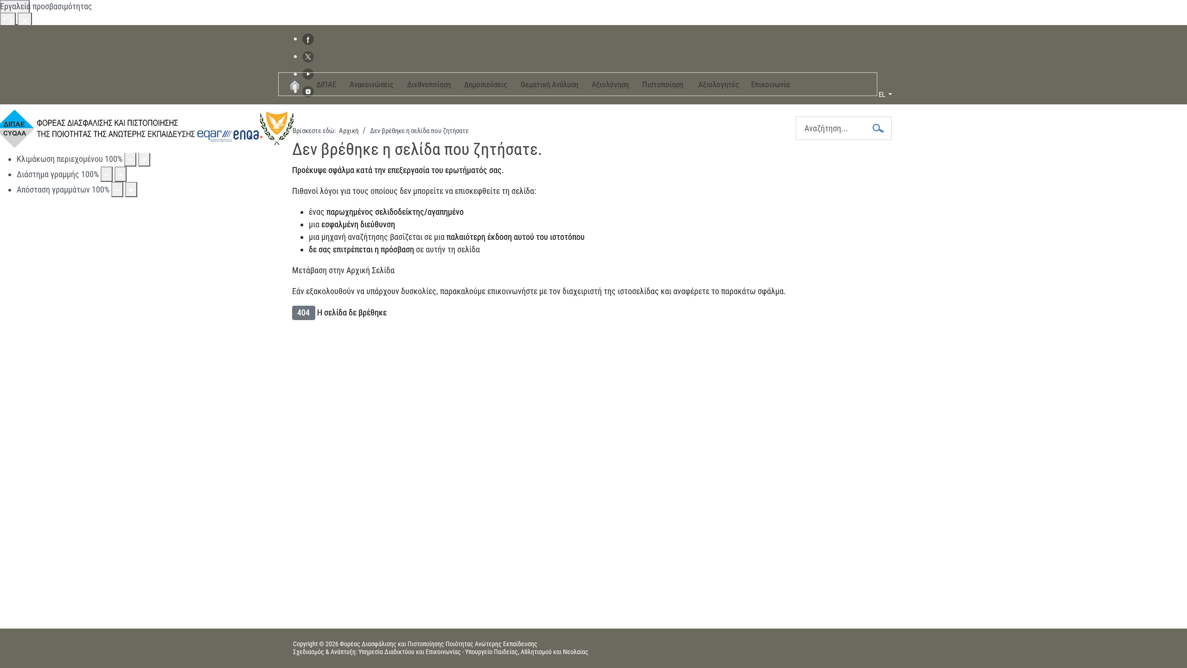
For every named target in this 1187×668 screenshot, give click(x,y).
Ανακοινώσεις (372, 84)
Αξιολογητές (718, 84)
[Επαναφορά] (8, 20)
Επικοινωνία (770, 84)
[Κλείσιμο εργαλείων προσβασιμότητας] (25, 20)
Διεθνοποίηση (429, 84)
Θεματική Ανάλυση (549, 84)
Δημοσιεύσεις (485, 84)
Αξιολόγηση (610, 84)
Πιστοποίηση (662, 84)
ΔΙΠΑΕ (326, 84)
